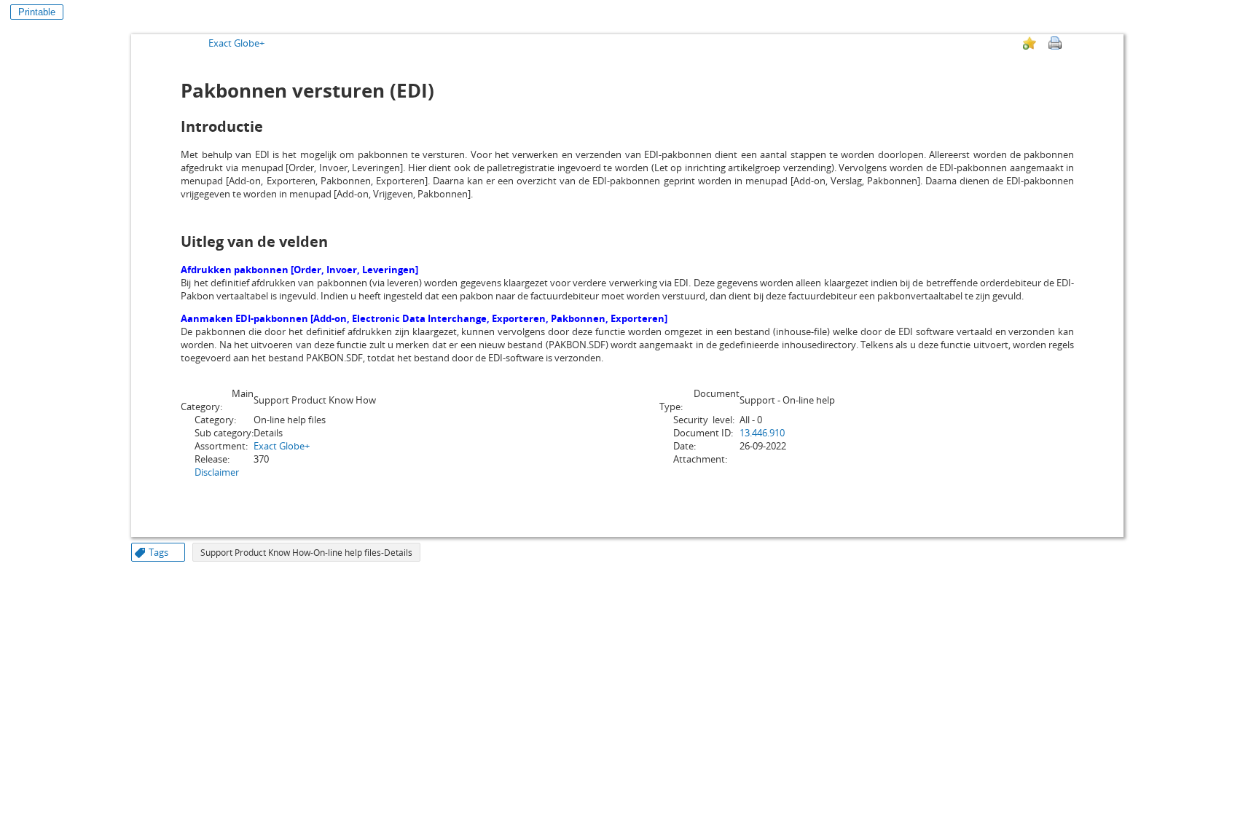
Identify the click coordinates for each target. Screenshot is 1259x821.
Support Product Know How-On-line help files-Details (306, 552)
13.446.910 (762, 432)
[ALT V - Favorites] (1029, 43)
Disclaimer (217, 472)
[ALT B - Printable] (1055, 43)
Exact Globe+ (236, 43)
